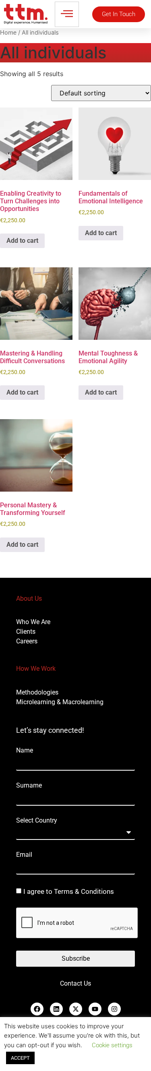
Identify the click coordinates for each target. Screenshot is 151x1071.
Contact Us (75, 983)
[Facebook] (37, 1009)
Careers (26, 641)
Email (24, 855)
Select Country (36, 820)
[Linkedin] (56, 1009)
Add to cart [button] (22, 240)
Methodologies (37, 692)
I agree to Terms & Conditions (68, 892)
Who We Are (33, 622)
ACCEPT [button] (20, 1058)
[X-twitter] (75, 1009)
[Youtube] (95, 1009)
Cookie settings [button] (112, 1045)
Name (24, 750)
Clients (25, 631)
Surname (29, 785)
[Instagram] (114, 1009)
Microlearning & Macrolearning (59, 702)
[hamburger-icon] (67, 14)
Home (8, 32)
